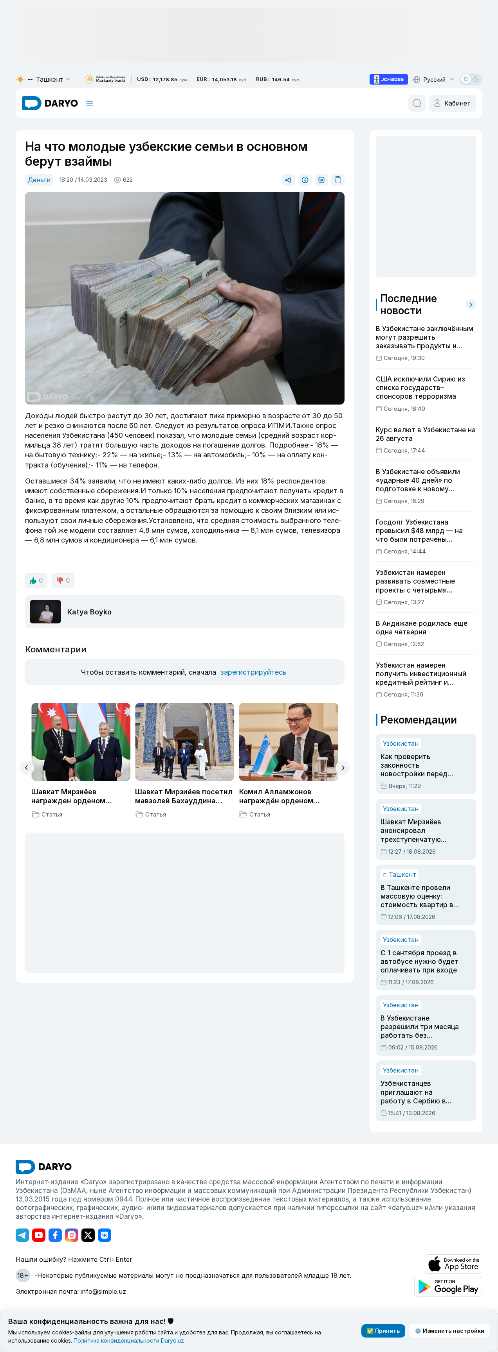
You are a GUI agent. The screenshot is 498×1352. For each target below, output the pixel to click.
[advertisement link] (389, 79)
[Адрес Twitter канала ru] (88, 1235)
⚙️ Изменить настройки (449, 1330)
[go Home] (44, 1167)
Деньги (39, 180)
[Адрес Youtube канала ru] (38, 1235)
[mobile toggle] (89, 103)
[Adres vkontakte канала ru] (104, 1235)
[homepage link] (50, 103)
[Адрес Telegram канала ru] (22, 1235)
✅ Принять (383, 1330)
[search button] (417, 103)
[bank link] (105, 79)
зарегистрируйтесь (253, 672)
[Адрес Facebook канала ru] (55, 1235)
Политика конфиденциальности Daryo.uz (129, 1340)
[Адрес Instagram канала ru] (71, 1235)
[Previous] (27, 768)
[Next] (343, 768)
